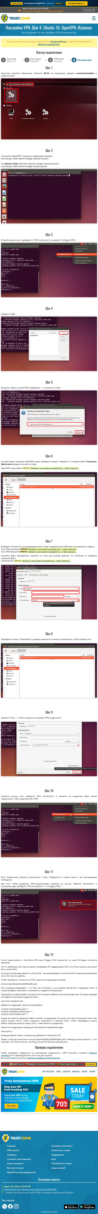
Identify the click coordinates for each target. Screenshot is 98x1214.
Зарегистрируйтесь (49, 44)
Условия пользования (19, 1159)
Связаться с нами (60, 1150)
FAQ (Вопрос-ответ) (61, 1163)
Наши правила (15, 1163)
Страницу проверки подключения (43, 1058)
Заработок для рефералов (21, 1172)
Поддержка (57, 1154)
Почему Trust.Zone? (62, 1145)
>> (44, 11)
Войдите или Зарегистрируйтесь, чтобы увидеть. (55, 468)
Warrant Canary (15, 1167)
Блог (53, 1159)
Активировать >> (76, 3)
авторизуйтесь (58, 41)
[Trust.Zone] (15, 18)
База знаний (58, 1167)
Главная (11, 1145)
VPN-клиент (13, 1150)
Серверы (12, 1154)
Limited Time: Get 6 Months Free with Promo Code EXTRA (30, 1189)
